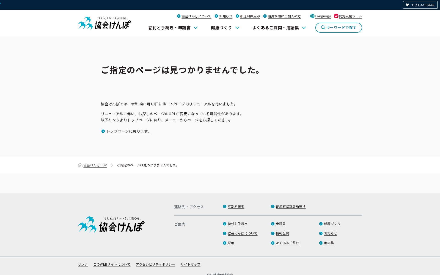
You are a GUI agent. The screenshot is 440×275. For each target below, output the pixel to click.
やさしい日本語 (422, 5)
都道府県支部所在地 (291, 206)
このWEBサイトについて (111, 264)
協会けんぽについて (196, 16)
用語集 (329, 242)
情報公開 (282, 233)
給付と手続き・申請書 (169, 27)
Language (323, 16)
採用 (231, 242)
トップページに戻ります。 (128, 131)
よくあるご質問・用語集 (275, 27)
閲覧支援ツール (350, 16)
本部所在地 (236, 206)
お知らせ (225, 16)
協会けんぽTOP (95, 165)
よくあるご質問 (287, 242)
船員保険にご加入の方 (284, 16)
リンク (83, 264)
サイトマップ (191, 264)
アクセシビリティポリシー (155, 264)
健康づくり (221, 27)
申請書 (281, 223)
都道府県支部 (250, 16)
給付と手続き (238, 223)
